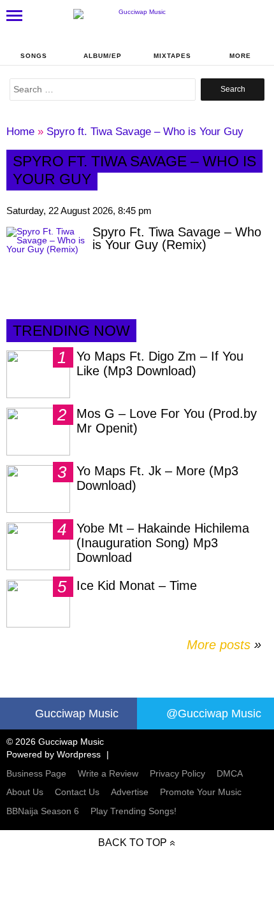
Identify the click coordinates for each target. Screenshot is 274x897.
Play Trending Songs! (133, 811)
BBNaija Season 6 (42, 811)
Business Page (36, 773)
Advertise (129, 792)
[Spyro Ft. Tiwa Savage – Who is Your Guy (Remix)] (46, 257)
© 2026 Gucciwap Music (55, 741)
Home (20, 132)
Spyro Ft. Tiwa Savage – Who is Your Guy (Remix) (176, 238)
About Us (24, 792)
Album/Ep (102, 55)
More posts (224, 645)
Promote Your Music (201, 792)
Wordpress (79, 754)
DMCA (230, 773)
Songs (33, 55)
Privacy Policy (177, 773)
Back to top (132, 842)
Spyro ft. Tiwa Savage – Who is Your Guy (145, 132)
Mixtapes (172, 55)
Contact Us (77, 792)
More (240, 55)
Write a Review (108, 773)
